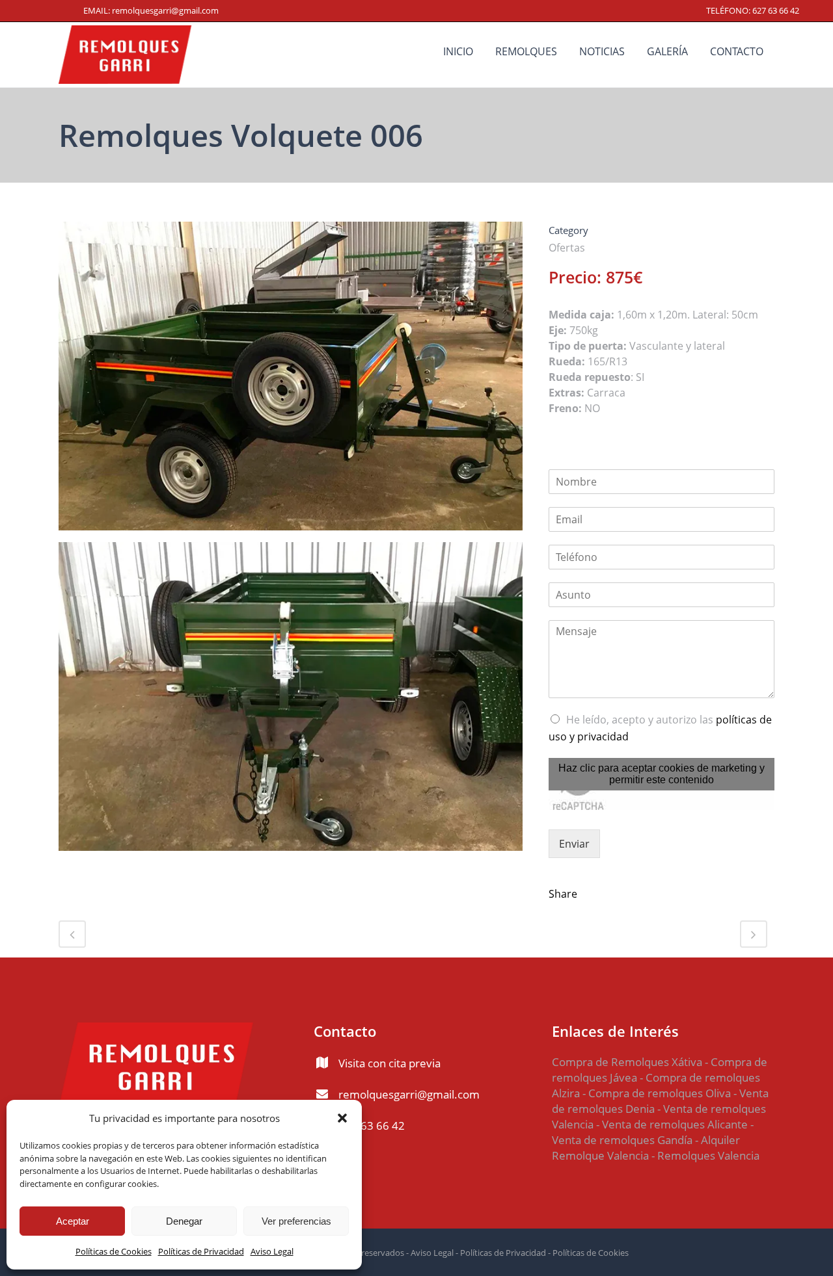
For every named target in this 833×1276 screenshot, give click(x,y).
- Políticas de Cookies (587, 1252)
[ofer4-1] (291, 701)
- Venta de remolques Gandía (653, 1132)
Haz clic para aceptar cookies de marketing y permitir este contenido (661, 773)
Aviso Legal (272, 1251)
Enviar (574, 844)
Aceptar (72, 1221)
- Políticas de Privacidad (500, 1252)
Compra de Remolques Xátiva (627, 1061)
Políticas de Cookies (113, 1251)
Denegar (184, 1221)
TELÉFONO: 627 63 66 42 (752, 10)
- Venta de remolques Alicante (671, 1124)
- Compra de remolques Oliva (656, 1093)
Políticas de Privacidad (201, 1251)
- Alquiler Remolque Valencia (646, 1147)
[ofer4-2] (291, 381)
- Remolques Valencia (704, 1155)
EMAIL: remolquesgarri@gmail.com (151, 10)
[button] (342, 1118)
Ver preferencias (296, 1221)
